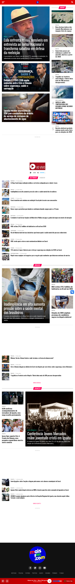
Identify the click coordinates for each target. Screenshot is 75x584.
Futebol (27, 573)
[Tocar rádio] (49, 581)
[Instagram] (7, 581)
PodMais (54, 573)
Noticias (13, 573)
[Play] (30, 172)
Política (34, 573)
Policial (21, 573)
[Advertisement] (37, 149)
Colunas (47, 573)
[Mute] (38, 172)
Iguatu (41, 573)
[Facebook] (3, 581)
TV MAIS (61, 573)
